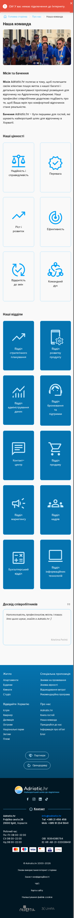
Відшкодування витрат (51, 693)
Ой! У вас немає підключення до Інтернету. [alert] (37, 6)
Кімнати (7, 688)
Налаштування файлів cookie (35, 905)
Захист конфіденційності (35, 884)
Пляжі (6, 747)
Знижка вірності (47, 688)
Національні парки (13, 737)
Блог (41, 742)
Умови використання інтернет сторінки (35, 878)
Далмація (8, 728)
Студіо (7, 693)
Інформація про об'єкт (51, 737)
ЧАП (35, 891)
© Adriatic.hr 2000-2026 (35, 871)
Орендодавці (38, 773)
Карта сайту (36, 898)
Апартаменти (10, 678)
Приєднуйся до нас (49, 732)
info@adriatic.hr (48, 824)
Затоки (7, 742)
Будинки (7, 683)
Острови (8, 732)
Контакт (37, 817)
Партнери (38, 763)
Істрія (6, 718)
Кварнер (8, 723)
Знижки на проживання (52, 683)
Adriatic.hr (45, 718)
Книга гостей (46, 723)
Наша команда (47, 728)
